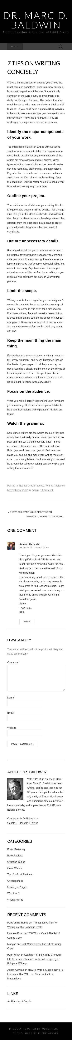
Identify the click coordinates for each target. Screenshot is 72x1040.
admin (35, 490)
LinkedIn (23, 822)
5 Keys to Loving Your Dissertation (29, 512)
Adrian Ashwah (15, 969)
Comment (13, 662)
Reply (26, 621)
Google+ (12, 822)
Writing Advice (53, 485)
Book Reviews (15, 855)
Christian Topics (16, 861)
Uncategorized (15, 880)
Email (11, 712)
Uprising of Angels (17, 887)
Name (11, 697)
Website (11, 727)
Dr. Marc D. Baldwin (36, 20)
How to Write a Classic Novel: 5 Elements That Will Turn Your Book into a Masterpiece (35, 974)
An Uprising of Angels (19, 1001)
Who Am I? (13, 893)
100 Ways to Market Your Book (45, 516)
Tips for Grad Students (31, 485)
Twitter (34, 822)
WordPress (50, 1029)
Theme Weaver (48, 1033)
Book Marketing (16, 849)
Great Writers (14, 868)
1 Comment (46, 490)
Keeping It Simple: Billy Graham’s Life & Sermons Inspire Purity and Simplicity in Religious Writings (34, 959)
